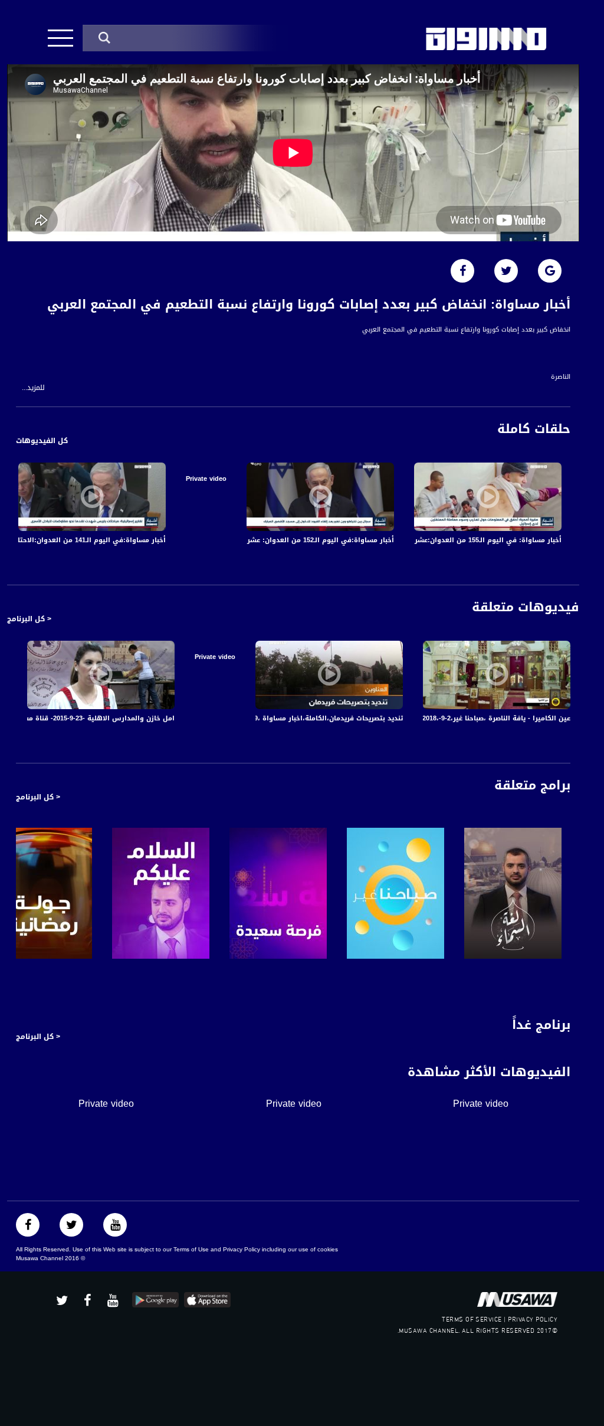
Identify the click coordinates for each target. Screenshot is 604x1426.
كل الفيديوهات (42, 440)
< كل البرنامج (29, 618)
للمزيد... (33, 388)
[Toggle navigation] (60, 38)
